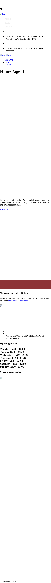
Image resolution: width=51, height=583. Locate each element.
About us (4, 209)
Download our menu (9, 255)
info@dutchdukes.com (18, 301)
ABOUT (8, 19)
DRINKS (8, 26)
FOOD (7, 23)
